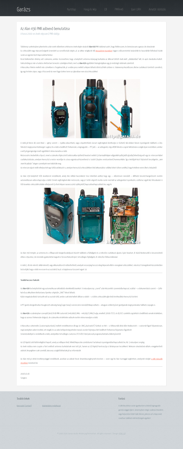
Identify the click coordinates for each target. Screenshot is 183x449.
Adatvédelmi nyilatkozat (51, 406)
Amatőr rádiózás (157, 9)
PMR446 (119, 9)
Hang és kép (90, 9)
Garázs (23, 10)
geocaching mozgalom (104, 51)
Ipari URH (136, 9)
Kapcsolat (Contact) (24, 406)
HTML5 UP (122, 434)
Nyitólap (71, 9)
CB (105, 9)
